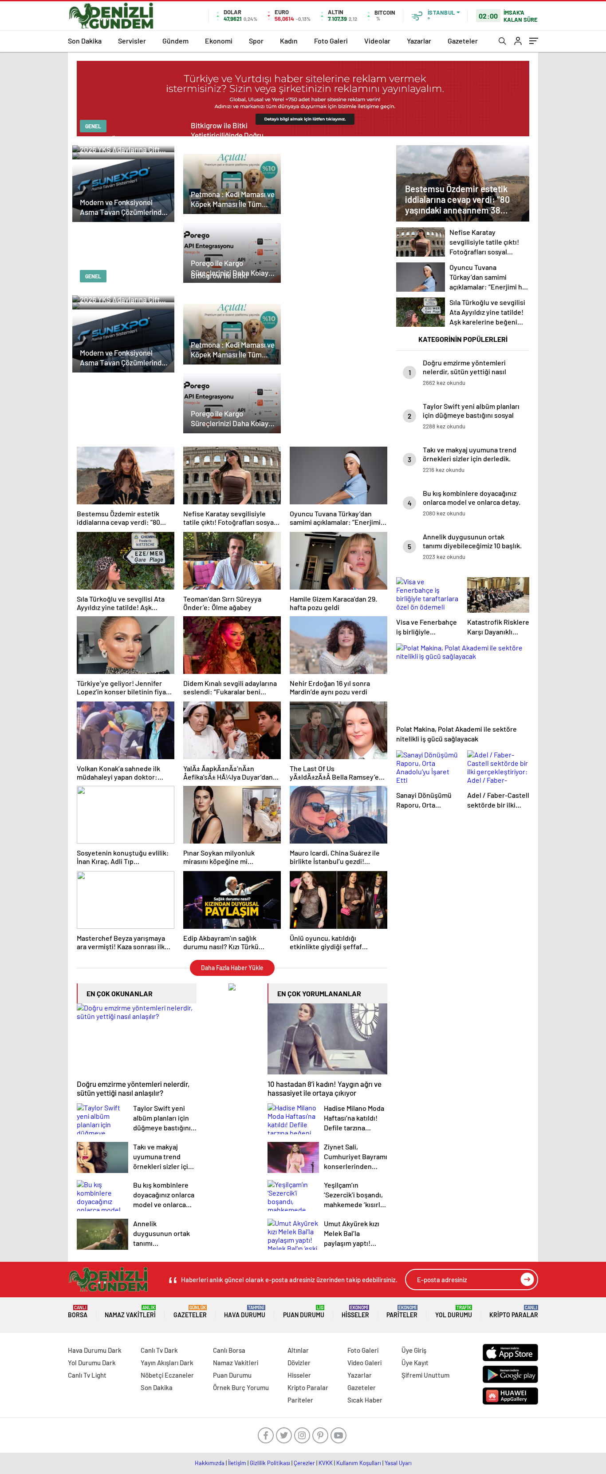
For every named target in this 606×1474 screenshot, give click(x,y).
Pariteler (401, 1312)
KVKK (326, 1462)
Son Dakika (85, 40)
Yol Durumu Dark (92, 1363)
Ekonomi (218, 40)
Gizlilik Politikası (270, 1462)
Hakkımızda (209, 1462)
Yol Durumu (453, 1312)
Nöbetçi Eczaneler (167, 1375)
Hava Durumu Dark (95, 1350)
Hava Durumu (244, 1312)
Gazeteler (463, 40)
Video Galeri (364, 1363)
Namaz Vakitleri (130, 1312)
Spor (256, 40)
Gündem (175, 40)
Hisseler (355, 1312)
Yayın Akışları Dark (167, 1363)
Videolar (377, 40)
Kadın (289, 40)
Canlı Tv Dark (159, 1350)
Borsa (77, 1312)
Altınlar (298, 1350)
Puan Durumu (303, 1312)
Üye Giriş (413, 1350)
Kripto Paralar (513, 1312)
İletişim (237, 1462)
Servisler (132, 40)
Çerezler (304, 1462)
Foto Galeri (331, 40)
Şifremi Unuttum (425, 1375)
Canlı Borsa (229, 1350)
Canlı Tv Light (87, 1375)
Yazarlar (419, 40)
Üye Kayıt (415, 1363)
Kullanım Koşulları (358, 1462)
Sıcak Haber (364, 1400)
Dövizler (299, 1363)
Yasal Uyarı (398, 1462)
